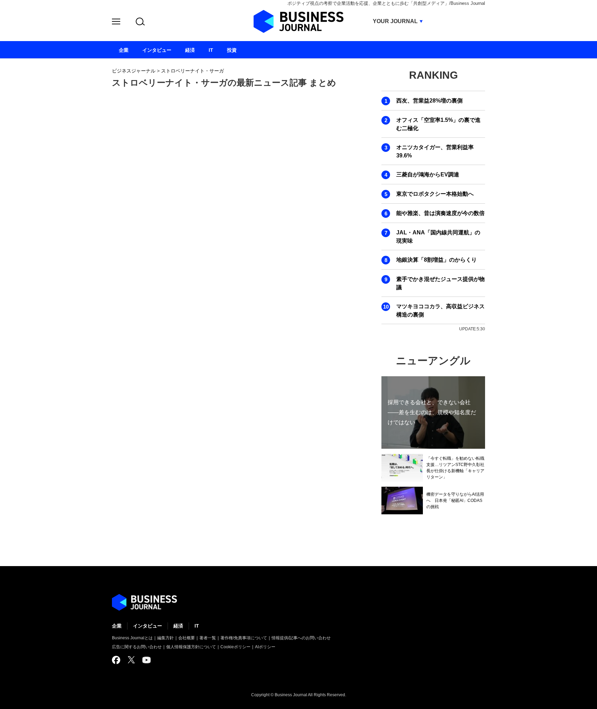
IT (197, 626)
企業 (117, 626)
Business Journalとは (132, 637)
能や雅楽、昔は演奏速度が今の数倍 (440, 213)
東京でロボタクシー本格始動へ (435, 194)
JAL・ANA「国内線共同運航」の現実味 (438, 237)
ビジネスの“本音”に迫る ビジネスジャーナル (144, 602)
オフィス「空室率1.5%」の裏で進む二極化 (438, 124)
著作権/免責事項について (243, 637)
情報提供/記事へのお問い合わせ (301, 637)
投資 (232, 50)
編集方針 (165, 637)
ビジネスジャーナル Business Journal (298, 21)
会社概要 (186, 637)
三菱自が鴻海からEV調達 (427, 174)
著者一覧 (207, 637)
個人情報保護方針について (191, 646)
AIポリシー (265, 646)
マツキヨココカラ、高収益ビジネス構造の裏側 (440, 310)
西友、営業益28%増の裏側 (429, 101)
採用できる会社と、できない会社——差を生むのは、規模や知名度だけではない (432, 412)
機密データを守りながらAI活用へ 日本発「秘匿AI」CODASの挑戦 (455, 500)
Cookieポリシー (235, 646)
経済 (178, 626)
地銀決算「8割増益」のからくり (436, 260)
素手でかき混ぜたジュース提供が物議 (440, 283)
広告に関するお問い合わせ (137, 646)
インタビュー (147, 626)
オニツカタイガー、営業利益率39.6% (435, 151)
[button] (116, 23)
